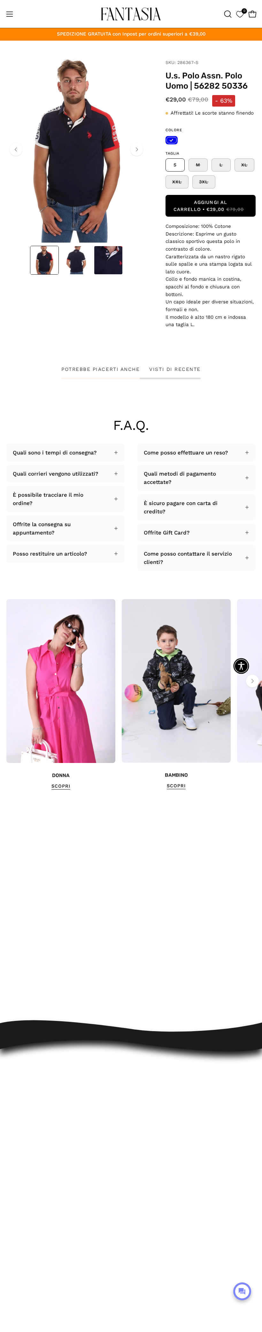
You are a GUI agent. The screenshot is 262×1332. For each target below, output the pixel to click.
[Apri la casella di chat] (242, 1291)
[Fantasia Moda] (131, 14)
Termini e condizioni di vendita (177, 1118)
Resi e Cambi (154, 1096)
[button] (227, 14)
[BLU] (172, 140)
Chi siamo (150, 1162)
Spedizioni (150, 1084)
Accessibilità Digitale (164, 1129)
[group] (131, 694)
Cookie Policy (154, 1151)
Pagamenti (151, 1106)
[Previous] (16, 149)
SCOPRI (60, 786)
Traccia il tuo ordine (163, 1074)
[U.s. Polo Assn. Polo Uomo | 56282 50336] (44, 260)
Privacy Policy (155, 1140)
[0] (239, 14)
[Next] (136, 149)
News (144, 1173)
